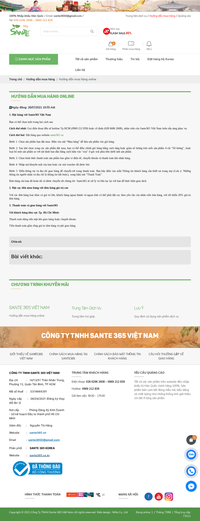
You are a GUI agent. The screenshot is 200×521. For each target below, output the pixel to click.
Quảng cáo (184, 15)
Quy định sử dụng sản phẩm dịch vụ (156, 316)
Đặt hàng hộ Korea (160, 59)
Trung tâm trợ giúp (83, 316)
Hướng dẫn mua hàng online (27, 315)
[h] (86, 494)
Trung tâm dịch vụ (136, 15)
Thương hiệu (114, 59)
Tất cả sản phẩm (86, 59)
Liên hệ (80, 70)
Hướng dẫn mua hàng (162, 15)
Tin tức (135, 59)
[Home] (20, 26)
